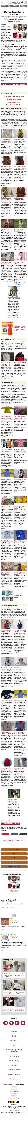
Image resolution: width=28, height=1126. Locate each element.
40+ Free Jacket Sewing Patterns (14, 891)
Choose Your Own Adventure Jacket (12, 800)
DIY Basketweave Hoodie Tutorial (6, 198)
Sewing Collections (14, 866)
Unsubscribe (14, 1079)
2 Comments (17, 21)
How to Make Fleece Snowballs (19, 1010)
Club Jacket (17, 362)
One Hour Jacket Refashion (18, 230)
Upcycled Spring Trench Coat (5, 140)
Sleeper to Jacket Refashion (19, 450)
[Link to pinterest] (17, 1023)
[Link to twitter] (11, 1023)
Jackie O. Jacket (18, 198)
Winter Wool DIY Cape (14, 297)
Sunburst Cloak (5, 229)
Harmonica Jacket (19, 768)
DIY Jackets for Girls (14, 102)
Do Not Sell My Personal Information (14, 1050)
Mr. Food (14, 1093)
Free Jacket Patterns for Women (14, 96)
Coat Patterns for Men (14, 99)
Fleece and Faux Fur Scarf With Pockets (8, 1010)
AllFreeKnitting (14, 1091)
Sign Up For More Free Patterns (14, 84)
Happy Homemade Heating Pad (19, 993)
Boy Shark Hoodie (19, 668)
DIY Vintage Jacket (19, 166)
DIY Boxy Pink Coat (19, 262)
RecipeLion (14, 1096)
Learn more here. (14, 1110)
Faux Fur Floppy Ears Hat (8, 993)
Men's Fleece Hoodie (7, 362)
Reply (2, 929)
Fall (14, 862)
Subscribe (14, 1065)
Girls (14, 858)
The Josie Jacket (5, 506)
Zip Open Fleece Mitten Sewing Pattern (8, 975)
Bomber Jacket (18, 479)
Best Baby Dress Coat (7, 541)
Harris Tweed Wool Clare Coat (6, 263)
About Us (14, 1031)
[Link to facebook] (5, 1023)
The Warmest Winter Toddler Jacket (19, 417)
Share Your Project (14, 1070)
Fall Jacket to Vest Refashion (6, 167)
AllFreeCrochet (14, 1089)
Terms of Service (14, 1074)
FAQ (14, 1045)
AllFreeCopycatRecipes (14, 1098)
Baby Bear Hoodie (6, 479)
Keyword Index (14, 1056)
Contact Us (14, 1040)
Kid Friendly (14, 849)
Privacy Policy (14, 1061)
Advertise (14, 1036)
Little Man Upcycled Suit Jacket (19, 732)
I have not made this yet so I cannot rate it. (13, 904)
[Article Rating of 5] (10, 21)
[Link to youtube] (23, 1023)
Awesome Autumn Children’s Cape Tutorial (6, 574)
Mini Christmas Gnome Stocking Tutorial (14, 840)
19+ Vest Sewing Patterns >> (10, 823)
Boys (14, 853)
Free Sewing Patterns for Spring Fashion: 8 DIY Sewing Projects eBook (19, 328)
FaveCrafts (14, 1087)
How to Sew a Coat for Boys (14, 105)
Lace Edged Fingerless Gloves (19, 974)
